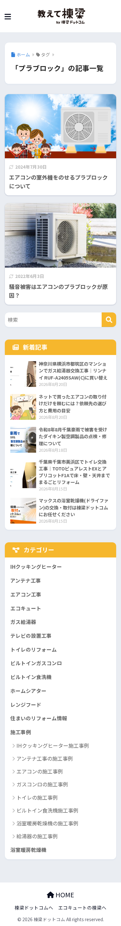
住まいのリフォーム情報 (38, 718)
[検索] (109, 319)
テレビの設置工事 (31, 635)
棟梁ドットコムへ (34, 907)
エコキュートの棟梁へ (82, 907)
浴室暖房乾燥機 (28, 849)
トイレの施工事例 (37, 797)
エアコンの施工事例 (39, 771)
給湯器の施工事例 (37, 836)
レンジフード (25, 704)
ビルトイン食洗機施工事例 (47, 810)
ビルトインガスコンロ (36, 663)
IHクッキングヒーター (36, 566)
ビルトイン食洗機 (31, 677)
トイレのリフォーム (33, 649)
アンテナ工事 (25, 580)
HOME (64, 894)
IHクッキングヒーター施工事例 (52, 745)
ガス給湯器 (23, 622)
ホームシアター (28, 690)
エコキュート (25, 608)
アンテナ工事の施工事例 (44, 758)
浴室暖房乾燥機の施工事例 (47, 823)
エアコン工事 (25, 594)
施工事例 (20, 732)
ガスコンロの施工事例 (42, 784)
